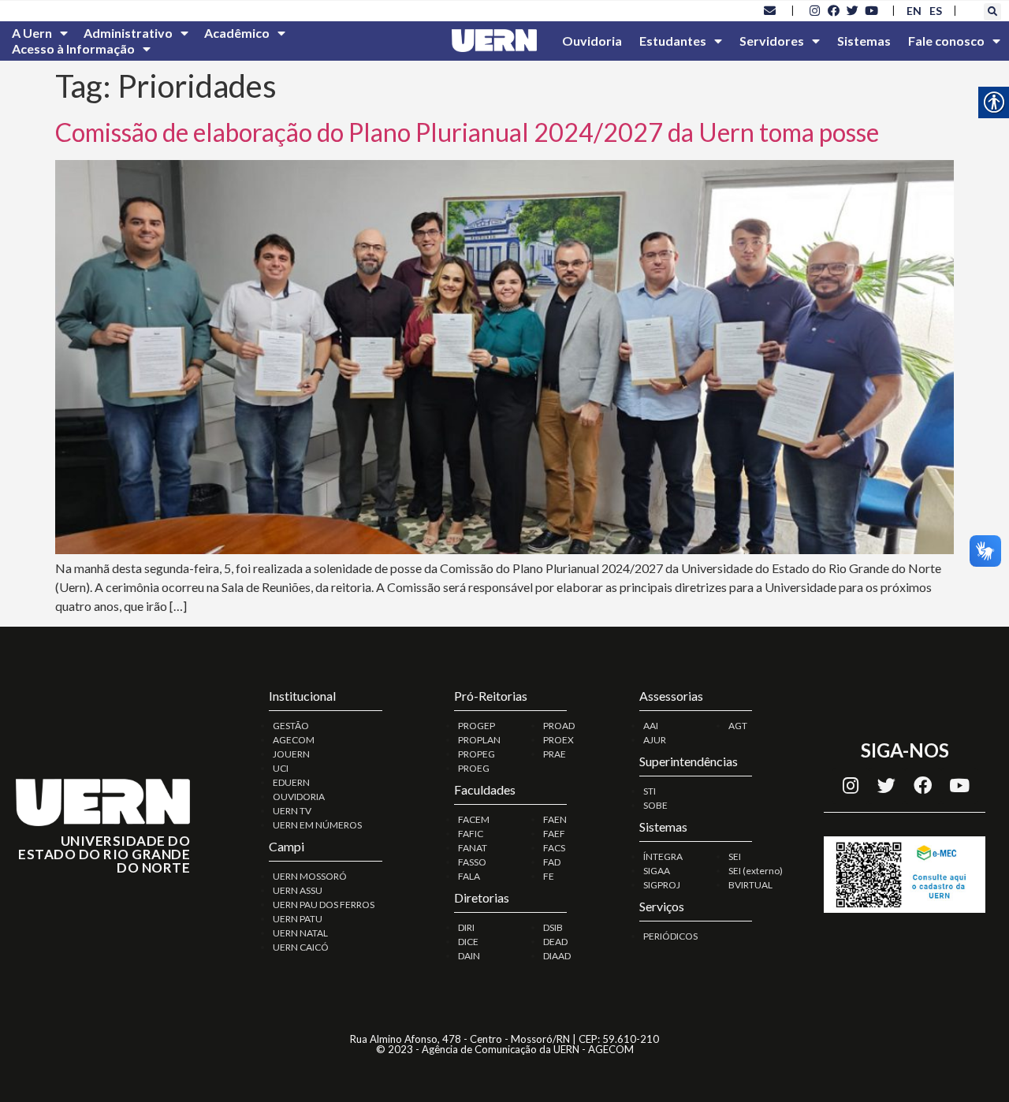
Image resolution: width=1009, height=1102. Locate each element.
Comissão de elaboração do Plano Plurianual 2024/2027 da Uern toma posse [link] (467, 132)
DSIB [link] (553, 927)
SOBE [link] (655, 805)
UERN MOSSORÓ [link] (310, 876)
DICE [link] (468, 941)
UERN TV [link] (292, 811)
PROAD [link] (559, 726)
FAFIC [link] (470, 834)
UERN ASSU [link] (297, 890)
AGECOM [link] (294, 740)
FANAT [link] (472, 848)
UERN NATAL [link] (300, 933)
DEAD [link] (555, 941)
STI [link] (649, 791)
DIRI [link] (466, 927)
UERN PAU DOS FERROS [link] (323, 904)
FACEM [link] (474, 819)
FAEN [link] (555, 819)
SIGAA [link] (656, 871)
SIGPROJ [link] (661, 885)
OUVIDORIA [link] (299, 796)
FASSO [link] (472, 862)
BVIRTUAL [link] (750, 885)
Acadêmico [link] (237, 32)
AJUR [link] (654, 740)
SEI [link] (734, 856)
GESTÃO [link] (291, 726)
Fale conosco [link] (946, 40)
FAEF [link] (554, 834)
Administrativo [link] (128, 32)
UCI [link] (281, 768)
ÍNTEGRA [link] (663, 856)
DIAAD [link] (557, 956)
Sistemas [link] (864, 40)
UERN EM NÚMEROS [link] (317, 825)
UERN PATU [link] (297, 919)
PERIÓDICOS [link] (670, 936)
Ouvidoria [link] (592, 40)
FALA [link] (469, 876)
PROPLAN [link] (479, 740)
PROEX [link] (558, 740)
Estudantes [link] (672, 40)
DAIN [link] (469, 956)
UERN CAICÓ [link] (301, 947)
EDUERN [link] (291, 782)
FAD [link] (551, 862)
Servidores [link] (771, 40)
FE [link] (548, 876)
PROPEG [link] (476, 754)
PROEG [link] (474, 768)
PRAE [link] (554, 754)
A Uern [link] (32, 32)
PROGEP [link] (476, 726)
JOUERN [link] (291, 754)
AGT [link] (737, 726)
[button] (992, 11)
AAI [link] (650, 726)
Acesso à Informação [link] (73, 48)
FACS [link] (554, 848)
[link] (770, 10)
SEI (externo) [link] (755, 871)
